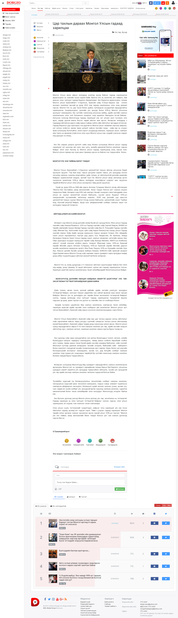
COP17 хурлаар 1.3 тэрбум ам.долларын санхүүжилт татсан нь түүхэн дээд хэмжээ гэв (160, 91)
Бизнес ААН (10, 20)
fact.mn (6, 119)
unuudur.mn (7, 110)
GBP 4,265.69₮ (141, 3)
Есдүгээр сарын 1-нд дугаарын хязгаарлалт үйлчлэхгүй (157, 134)
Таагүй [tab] (83, 497)
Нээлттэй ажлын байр (88, 613)
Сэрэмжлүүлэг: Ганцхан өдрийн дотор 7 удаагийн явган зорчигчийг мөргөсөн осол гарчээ (161, 164)
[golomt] (155, 36)
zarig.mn (6, 80)
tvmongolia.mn (8, 134)
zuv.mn (6, 86)
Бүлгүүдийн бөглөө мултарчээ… (74, 550)
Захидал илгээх (144, 291)
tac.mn (5, 150)
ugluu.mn (6, 92)
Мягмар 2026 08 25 (139, 14)
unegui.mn (7, 141)
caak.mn (6, 41)
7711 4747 (143, 602)
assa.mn (6, 144)
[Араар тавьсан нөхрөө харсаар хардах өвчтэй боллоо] (143, 236)
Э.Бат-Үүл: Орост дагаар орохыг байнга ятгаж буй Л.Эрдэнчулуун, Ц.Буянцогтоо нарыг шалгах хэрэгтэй (160, 119)
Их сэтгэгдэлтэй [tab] (59, 506)
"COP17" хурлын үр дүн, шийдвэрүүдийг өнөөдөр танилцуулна (158, 178)
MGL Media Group (49, 608)
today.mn (6, 83)
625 (158, 3)
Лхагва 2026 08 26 (117, 14)
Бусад (124, 32)
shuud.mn (7, 71)
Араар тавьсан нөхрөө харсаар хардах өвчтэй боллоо (159, 234)
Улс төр (40, 8)
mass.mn (6, 138)
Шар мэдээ (105, 8)
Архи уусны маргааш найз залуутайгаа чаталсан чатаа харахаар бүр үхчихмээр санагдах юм (160, 249)
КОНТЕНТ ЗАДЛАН (127, 8)
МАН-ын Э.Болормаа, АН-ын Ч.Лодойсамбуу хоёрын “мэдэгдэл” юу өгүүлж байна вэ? (159, 63)
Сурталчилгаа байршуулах (90, 615)
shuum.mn (7, 128)
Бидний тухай (85, 602)
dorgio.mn (7, 35)
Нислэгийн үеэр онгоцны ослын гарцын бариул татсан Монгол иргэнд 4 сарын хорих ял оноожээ (78, 522)
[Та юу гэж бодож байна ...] (90, 482)
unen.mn (6, 98)
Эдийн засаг (56, 8)
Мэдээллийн (10, 9)
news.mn (6, 44)
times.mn (6, 131)
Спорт (71, 8)
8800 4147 (144, 606)
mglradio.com (8, 116)
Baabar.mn (7, 50)
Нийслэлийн (10, 28)
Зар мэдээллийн (12, 13)
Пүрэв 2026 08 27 (95, 14)
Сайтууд (107, 604)
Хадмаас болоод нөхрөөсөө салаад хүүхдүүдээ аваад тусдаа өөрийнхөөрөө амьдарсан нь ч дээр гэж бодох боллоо (160, 282)
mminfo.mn (7, 89)
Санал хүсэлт (85, 608)
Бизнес (65, 8)
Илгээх (120, 489)
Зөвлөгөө (88, 8)
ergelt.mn (6, 77)
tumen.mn (7, 125)
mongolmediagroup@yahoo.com (151, 609)
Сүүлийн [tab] (59, 497)
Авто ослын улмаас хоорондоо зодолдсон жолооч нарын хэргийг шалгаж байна (79, 564)
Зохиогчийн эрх (86, 606)
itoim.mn (6, 122)
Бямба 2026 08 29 (52, 14)
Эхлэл (33, 8)
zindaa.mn (7, 47)
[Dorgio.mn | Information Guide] (35, 602)
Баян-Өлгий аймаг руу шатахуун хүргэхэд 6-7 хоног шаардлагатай (160, 105)
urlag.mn (6, 95)
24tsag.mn (7, 68)
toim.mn (6, 147)
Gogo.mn (6, 38)
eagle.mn (6, 74)
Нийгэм (47, 8)
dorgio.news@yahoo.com (148, 604)
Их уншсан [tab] (41, 506)
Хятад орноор (140, 8)
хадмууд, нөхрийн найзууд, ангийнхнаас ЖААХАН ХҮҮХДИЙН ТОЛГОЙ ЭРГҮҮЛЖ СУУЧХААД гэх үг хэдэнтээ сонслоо (160, 265)
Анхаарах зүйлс (119, 467)
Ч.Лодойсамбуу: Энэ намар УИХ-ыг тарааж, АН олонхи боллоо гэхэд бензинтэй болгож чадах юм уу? (80, 577)
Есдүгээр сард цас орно (158, 76)
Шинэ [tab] (140, 55)
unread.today (8, 156)
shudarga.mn (8, 104)
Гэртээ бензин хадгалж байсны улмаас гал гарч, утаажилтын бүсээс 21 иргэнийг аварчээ (158, 148)
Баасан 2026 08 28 (74, 14)
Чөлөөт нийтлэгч (110, 606)
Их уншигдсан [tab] (151, 55)
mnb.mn (6, 59)
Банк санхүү (10, 17)
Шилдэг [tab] (71, 497)
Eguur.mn (6, 65)
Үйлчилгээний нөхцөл (88, 610)
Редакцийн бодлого (87, 604)
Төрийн (8, 24)
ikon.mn (6, 56)
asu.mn (5, 101)
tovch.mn (6, 53)
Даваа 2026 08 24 (162, 14)
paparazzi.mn (8, 153)
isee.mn (6, 113)
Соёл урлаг (80, 8)
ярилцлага (114, 8)
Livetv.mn (7, 62)
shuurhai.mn (7, 107)
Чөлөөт (96, 8)
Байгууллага (109, 602)
